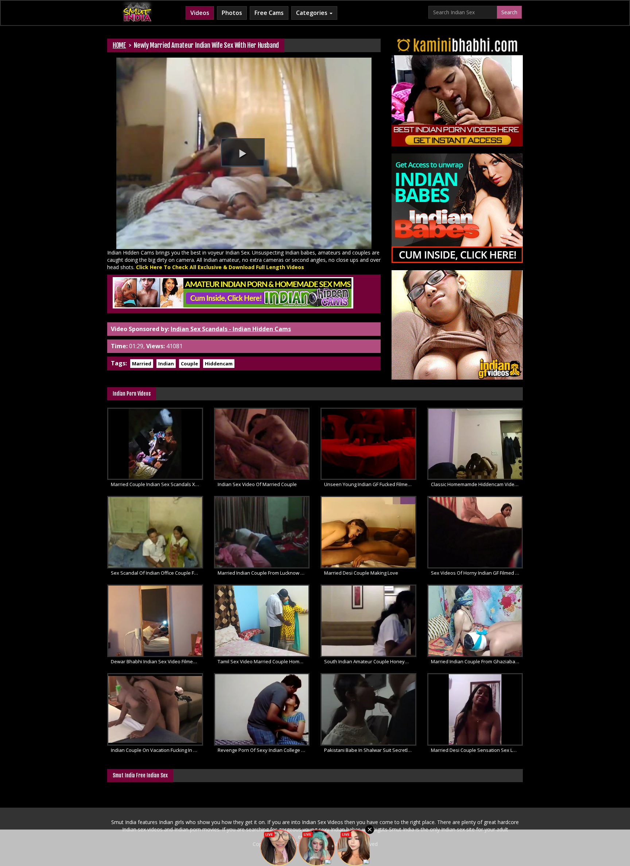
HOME (119, 45)
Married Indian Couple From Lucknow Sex (263, 573)
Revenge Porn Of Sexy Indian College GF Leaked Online (264, 750)
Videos (199, 13)
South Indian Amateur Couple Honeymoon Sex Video (370, 661)
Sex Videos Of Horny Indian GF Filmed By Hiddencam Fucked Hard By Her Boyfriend (477, 573)
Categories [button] (312, 13)
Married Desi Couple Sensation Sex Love (476, 750)
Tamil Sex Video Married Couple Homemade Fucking (264, 661)
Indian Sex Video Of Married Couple (257, 484)
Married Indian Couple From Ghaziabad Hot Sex (477, 661)
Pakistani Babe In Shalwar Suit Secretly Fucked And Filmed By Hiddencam (370, 750)
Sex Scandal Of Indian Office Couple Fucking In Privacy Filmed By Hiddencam (157, 573)
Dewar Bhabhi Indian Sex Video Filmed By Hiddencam (157, 661)
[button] (243, 152)
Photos (232, 13)
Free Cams (269, 13)
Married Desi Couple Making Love (361, 573)
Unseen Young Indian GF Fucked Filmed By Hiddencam (370, 484)
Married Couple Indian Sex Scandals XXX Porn (157, 484)
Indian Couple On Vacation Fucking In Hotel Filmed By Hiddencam (157, 750)
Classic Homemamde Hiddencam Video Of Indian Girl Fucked (477, 484)
